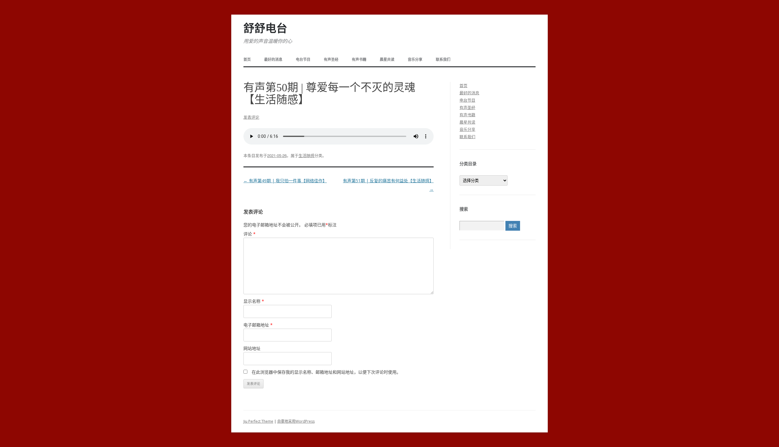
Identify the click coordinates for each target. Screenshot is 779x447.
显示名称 (253, 301)
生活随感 (306, 155)
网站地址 (251, 348)
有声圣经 (331, 59)
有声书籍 (359, 59)
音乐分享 (415, 59)
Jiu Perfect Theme (258, 421)
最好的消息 (273, 59)
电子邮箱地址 (258, 325)
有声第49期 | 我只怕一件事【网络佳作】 (285, 180)
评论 (249, 234)
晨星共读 (387, 59)
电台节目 (303, 59)
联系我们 (443, 59)
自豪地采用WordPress (296, 421)
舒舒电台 (265, 28)
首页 (247, 59)
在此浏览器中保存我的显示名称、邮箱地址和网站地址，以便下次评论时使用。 (326, 372)
